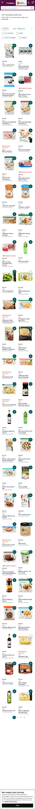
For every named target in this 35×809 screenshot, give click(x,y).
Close (17, 805)
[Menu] (2, 2)
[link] (11, 717)
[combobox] (17, 8)
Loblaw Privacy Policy (10, 802)
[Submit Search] (32, 8)
